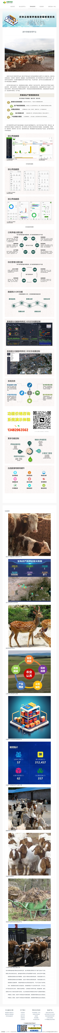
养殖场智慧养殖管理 (49, 1016)
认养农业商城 (50, 1017)
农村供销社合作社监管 (50, 1014)
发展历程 (23, 1017)
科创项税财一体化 (36, 1012)
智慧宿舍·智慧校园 (9, 1014)
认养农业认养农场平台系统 (12, 693)
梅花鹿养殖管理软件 (10, 648)
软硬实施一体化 (52, 6)
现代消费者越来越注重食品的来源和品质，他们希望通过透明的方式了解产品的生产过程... (26, 970)
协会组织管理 (36, 1019)
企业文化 (23, 1014)
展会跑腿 (36, 1017)
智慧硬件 (42, 6)
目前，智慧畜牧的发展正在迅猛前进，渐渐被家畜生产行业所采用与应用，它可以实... (26, 985)
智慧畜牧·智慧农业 (9, 1012)
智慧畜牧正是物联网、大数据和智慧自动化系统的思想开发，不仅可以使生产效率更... (26, 982)
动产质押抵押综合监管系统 (12, 602)
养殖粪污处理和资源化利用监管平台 (14, 922)
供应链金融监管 (9, 1016)
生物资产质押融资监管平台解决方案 (14, 785)
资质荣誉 (23, 1012)
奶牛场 (30, 76)
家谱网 (36, 1016)
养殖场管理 (32, 6)
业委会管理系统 (36, 1014)
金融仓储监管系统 (50, 1012)
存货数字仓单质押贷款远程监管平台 (14, 739)
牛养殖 (38, 78)
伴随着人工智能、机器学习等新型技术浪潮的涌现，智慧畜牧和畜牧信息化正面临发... (26, 994)
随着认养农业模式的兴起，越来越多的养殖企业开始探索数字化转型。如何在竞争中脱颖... (26, 973)
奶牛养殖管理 (15, 76)
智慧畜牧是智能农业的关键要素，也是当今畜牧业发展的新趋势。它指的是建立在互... (26, 976)
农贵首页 (12, 6)
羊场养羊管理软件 (10, 876)
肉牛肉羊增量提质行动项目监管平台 (14, 556)
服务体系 (23, 1016)
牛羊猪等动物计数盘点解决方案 (13, 967)
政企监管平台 (22, 6)
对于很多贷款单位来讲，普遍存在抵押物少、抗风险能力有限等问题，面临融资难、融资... (26, 988)
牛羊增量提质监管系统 (50, 1019)
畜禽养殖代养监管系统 (11, 830)
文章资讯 (23, 1019)
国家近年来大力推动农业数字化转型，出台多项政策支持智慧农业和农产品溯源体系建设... (26, 991)
